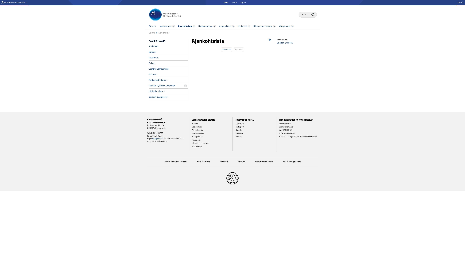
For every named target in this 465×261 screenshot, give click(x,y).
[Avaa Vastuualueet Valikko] (173, 26)
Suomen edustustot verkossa (175, 162)
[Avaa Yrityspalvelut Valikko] (233, 26)
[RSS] (270, 40)
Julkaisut (153, 74)
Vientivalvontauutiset (158, 69)
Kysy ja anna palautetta (292, 162)
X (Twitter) (240, 123)
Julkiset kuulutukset (158, 97)
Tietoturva (242, 162)
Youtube (239, 136)
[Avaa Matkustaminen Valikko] (214, 26)
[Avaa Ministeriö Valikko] (249, 26)
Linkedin (239, 130)
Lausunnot (153, 57)
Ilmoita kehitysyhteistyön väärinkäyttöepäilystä (298, 136)
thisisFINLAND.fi (285, 130)
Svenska (234, 3)
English (243, 3)
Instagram (240, 127)
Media (460, 2)
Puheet (152, 63)
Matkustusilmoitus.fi (287, 133)
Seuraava (239, 49)
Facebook (239, 133)
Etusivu (152, 33)
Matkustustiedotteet (158, 80)
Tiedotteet (153, 46)
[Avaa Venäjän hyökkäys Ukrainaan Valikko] (185, 85)
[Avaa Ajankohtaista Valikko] (193, 26)
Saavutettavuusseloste (264, 162)
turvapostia (156, 138)
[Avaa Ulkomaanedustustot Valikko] (274, 26)
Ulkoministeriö (285, 123)
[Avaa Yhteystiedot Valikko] (292, 26)
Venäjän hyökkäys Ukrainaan (162, 85)
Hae (312, 14)
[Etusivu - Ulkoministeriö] (168, 14)
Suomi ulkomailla (286, 127)
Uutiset (152, 52)
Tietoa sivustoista (203, 162)
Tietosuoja (224, 162)
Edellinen (226, 49)
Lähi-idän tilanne (157, 91)
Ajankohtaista (157, 41)
